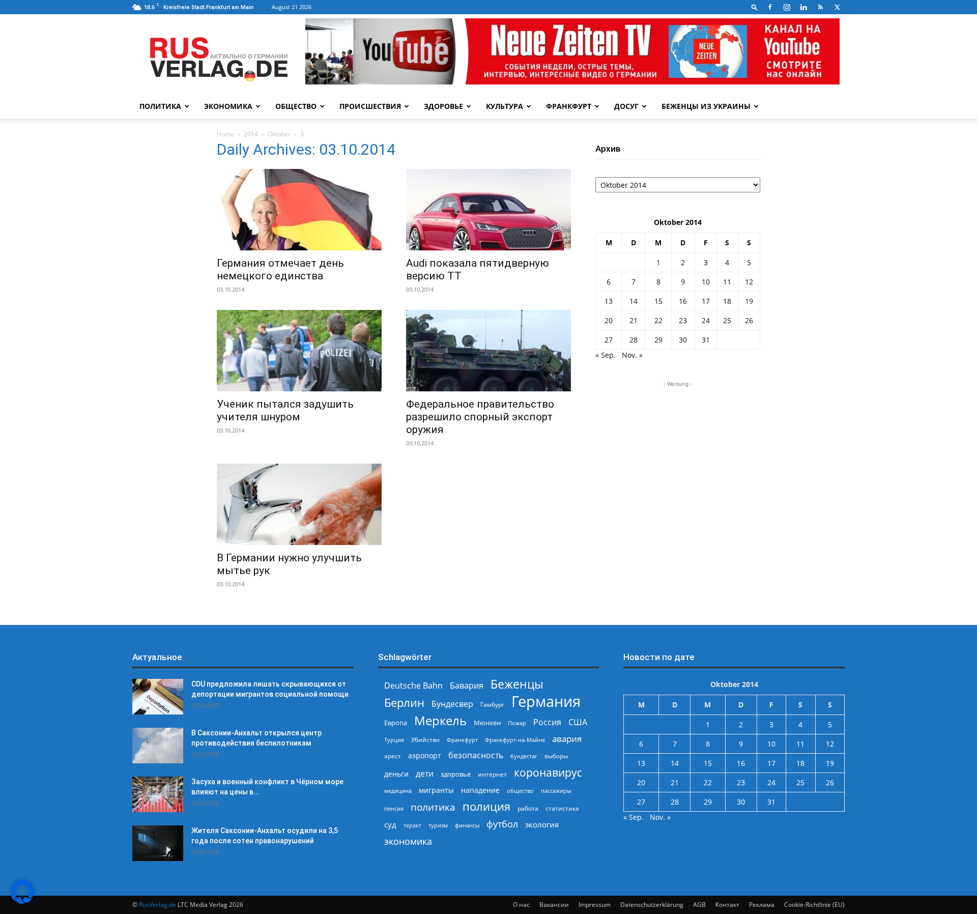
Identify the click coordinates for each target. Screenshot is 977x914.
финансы (467, 825)
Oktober (279, 134)
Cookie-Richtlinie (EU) (814, 904)
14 (633, 301)
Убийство (425, 740)
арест (392, 756)
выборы (556, 756)
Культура (504, 106)
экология (542, 824)
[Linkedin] (803, 7)
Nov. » (632, 355)
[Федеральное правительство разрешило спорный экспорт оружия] (488, 350)
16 (683, 301)
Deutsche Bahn (413, 685)
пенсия (394, 808)
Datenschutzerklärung (651, 904)
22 (658, 320)
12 (749, 282)
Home (225, 134)
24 (706, 320)
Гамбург (492, 704)
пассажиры (556, 790)
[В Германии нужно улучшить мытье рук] (299, 504)
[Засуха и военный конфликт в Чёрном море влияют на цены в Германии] (157, 794)
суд (390, 824)
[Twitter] (837, 7)
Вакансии (554, 904)
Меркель (440, 720)
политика (433, 807)
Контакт (727, 904)
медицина (398, 790)
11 (727, 282)
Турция (394, 740)
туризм (438, 825)
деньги (396, 774)
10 (706, 282)
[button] (754, 7)
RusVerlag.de (157, 904)
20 (609, 320)
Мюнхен (487, 722)
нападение (480, 790)
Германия (546, 701)
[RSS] (820, 7)
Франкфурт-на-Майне (515, 740)
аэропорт (424, 755)
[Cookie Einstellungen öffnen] (22, 901)
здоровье (456, 774)
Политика (160, 106)
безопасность (475, 755)
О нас (521, 904)
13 (609, 301)
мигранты (436, 790)
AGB (699, 904)
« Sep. (605, 355)
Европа (395, 723)
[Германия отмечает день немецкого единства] (299, 209)
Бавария (466, 685)
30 (683, 340)
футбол (502, 824)
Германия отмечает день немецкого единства (280, 269)
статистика (562, 808)
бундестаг (523, 756)
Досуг (626, 106)
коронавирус (548, 772)
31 (706, 340)
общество (520, 790)
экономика (408, 841)
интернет (492, 774)
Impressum (595, 904)
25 (727, 320)
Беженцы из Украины (706, 106)
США (577, 722)
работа (528, 808)
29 (658, 340)
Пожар (517, 723)
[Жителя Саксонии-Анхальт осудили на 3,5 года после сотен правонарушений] (157, 843)
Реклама (761, 904)
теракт (412, 825)
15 (658, 301)
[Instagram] (786, 7)
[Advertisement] (677, 453)
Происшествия (370, 106)
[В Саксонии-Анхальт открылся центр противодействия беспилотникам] (157, 745)
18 (727, 301)
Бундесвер (452, 704)
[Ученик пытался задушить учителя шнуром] (299, 350)
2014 (251, 134)
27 (609, 340)
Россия (547, 722)
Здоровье (443, 106)
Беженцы (517, 684)
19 (749, 301)
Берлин (404, 702)
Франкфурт (568, 106)
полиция (486, 806)
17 (706, 301)
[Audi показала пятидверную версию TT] (488, 209)
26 (749, 320)
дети (425, 773)
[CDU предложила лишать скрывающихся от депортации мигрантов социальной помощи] (157, 697)
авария (567, 738)
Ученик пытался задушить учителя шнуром (285, 410)
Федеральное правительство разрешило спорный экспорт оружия (480, 417)
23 (683, 320)
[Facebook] (770, 7)
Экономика (228, 106)
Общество (296, 106)
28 (633, 340)
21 (633, 320)
